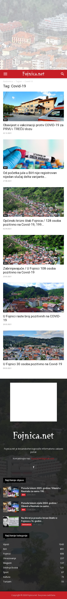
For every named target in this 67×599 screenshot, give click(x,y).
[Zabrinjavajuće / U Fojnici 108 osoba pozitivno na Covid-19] (33, 250)
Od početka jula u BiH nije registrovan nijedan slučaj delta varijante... (30, 175)
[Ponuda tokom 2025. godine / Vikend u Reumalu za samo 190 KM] (11, 492)
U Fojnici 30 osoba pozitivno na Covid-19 (32, 364)
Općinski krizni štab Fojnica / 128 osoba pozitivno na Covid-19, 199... (32, 222)
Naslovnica (8, 81)
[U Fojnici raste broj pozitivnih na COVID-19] (33, 297)
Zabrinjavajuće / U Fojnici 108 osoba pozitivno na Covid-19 (29, 270)
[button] (5, 74)
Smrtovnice (26, 524)
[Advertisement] (33, 35)
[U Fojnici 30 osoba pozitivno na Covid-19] (33, 345)
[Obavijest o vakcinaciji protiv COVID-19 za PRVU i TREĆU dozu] (33, 106)
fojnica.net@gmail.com (42, 458)
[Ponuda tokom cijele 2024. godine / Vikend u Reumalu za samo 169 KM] (11, 507)
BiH (5, 120)
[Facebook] (33, 467)
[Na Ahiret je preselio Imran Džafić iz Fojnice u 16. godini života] (11, 521)
